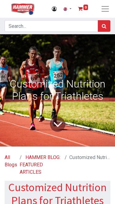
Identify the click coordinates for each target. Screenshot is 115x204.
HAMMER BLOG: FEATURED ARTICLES (40, 164)
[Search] (104, 26)
